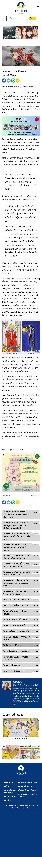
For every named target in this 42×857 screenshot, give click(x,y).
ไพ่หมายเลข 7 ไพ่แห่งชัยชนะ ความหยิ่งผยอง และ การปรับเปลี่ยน (15, 547)
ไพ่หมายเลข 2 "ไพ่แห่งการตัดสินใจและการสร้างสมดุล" (16, 592)
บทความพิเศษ (23, 786)
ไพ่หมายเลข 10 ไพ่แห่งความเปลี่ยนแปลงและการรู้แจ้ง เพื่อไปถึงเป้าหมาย (16, 514)
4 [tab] (22, 738)
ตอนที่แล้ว (6, 495)
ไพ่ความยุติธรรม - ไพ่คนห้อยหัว (16, 631)
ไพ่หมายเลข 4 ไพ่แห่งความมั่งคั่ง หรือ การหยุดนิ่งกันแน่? (17, 573)
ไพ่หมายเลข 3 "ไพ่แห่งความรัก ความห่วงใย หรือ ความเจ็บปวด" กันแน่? (16, 583)
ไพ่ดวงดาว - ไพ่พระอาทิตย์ (14, 625)
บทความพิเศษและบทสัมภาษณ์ (10, 791)
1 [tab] (15, 738)
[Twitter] (9, 80)
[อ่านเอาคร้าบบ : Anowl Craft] (21, 727)
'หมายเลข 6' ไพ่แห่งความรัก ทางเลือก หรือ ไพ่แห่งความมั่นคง (17, 557)
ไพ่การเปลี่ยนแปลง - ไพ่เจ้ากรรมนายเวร (17, 638)
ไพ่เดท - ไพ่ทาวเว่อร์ (12, 665)
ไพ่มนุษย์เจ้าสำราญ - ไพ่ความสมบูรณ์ (15, 612)
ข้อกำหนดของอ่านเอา (24, 795)
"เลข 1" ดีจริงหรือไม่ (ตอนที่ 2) (16, 599)
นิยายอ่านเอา (9, 782)
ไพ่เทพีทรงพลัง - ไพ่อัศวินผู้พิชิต (16, 619)
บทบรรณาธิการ (24, 782)
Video (33, 786)
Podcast (34, 790)
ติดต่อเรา (34, 793)
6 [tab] (26, 738)
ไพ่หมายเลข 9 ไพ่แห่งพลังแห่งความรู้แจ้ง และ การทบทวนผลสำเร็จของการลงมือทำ (16, 525)
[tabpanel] (21, 727)
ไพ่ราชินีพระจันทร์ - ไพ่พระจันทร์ (16, 651)
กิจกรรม (34, 782)
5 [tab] (24, 738)
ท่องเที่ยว (7, 800)
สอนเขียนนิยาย (9, 796)
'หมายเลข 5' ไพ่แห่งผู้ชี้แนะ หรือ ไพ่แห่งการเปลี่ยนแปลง (16, 565)
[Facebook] (4, 80)
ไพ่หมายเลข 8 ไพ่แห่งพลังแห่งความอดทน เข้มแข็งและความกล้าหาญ (17, 536)
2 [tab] (17, 738)
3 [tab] (19, 738)
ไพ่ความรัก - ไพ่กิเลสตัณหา (14, 670)
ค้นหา (32, 18)
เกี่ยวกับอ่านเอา (24, 790)
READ (36, 512)
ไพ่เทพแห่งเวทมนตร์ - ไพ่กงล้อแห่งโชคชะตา (16, 658)
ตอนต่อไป (35, 495)
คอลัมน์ (6, 786)
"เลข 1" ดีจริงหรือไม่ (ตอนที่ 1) (16, 605)
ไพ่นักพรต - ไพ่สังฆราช (13, 645)
